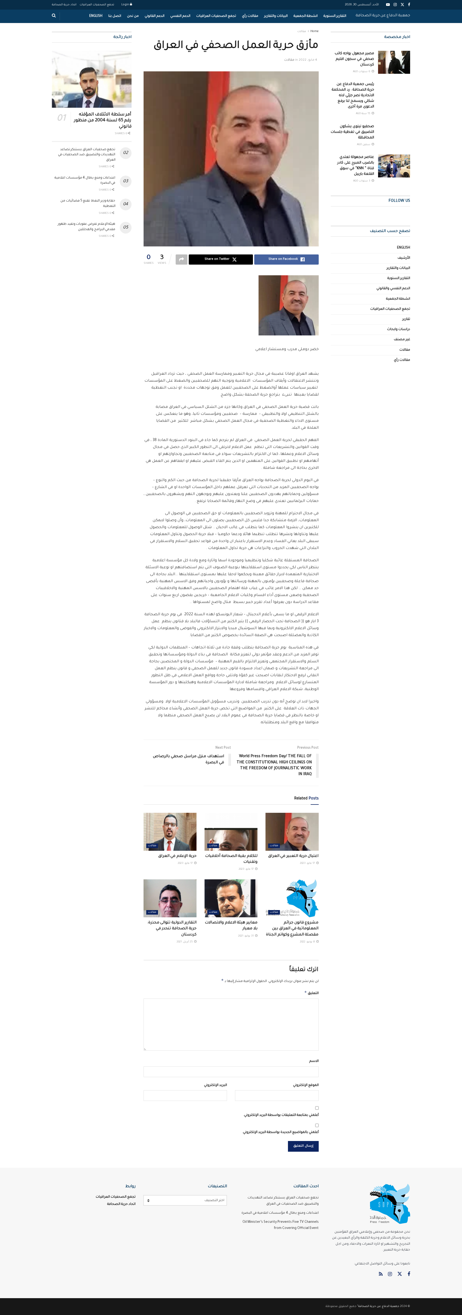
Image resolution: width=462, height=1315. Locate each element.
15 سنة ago (363, 113)
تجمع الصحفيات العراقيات (97, 4)
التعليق (311, 992)
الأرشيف (404, 258)
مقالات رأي (250, 16)
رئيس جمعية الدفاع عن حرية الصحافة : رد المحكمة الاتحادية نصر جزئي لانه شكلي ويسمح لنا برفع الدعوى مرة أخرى (353, 95)
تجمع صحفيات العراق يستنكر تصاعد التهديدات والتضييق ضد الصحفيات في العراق (87, 155)
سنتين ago (364, 144)
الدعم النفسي (180, 16)
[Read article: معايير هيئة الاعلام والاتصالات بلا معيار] (231, 898)
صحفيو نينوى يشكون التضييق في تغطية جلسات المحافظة (352, 132)
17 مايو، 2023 (308, 863)
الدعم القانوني (154, 16)
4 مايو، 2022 (308, 60)
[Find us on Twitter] (399, 1274)
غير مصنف (402, 340)
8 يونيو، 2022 (308, 942)
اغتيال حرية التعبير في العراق (293, 856)
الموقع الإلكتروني (306, 1085)
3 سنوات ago (362, 181)
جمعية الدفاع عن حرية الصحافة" (378, 1306)
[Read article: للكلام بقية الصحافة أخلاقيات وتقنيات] (231, 832)
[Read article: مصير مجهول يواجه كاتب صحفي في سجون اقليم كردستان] (394, 62)
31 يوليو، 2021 (246, 936)
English (95, 16)
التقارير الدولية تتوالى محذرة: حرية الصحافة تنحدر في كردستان (172, 929)
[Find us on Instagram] (390, 1274)
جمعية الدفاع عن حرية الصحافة (383, 16)
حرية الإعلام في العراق (177, 856)
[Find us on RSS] (381, 1274)
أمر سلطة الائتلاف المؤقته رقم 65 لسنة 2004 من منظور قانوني (102, 120)
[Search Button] (54, 16)
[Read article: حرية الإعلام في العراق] (170, 832)
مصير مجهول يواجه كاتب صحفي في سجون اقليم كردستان (354, 59)
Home (314, 31)
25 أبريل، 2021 (185, 942)
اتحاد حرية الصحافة (64, 4)
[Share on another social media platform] (181, 259)
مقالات (301, 31)
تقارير (406, 319)
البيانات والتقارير (276, 16)
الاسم (314, 1061)
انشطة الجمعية (306, 16)
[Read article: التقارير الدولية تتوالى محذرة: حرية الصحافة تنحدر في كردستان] (170, 898)
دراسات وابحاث (398, 329)
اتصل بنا (114, 16)
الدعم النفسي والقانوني (393, 289)
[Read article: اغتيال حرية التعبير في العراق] (291, 832)
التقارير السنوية (335, 16)
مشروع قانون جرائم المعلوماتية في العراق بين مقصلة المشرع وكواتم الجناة (292, 929)
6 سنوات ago (362, 71)
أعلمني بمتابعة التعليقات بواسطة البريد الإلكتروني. (281, 1115)
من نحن (133, 16)
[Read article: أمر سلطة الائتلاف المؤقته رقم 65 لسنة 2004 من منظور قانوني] (92, 79)
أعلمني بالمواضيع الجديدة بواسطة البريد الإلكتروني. (280, 1132)
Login (125, 4)
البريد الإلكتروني (215, 1085)
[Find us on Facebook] (408, 1274)
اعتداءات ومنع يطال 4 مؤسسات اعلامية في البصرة (280, 1213)
